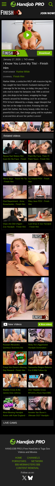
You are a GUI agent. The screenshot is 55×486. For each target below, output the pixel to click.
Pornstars (19, 461)
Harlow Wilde (23, 71)
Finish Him (18, 76)
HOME (18, 458)
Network (37, 461)
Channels (33, 458)
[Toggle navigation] (4, 4)
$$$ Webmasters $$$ (27, 464)
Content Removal (27, 468)
